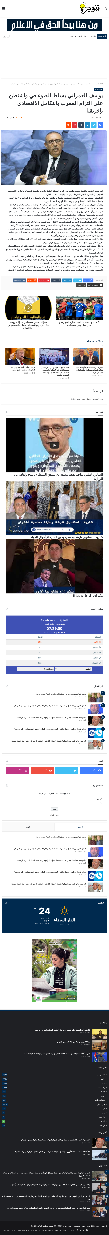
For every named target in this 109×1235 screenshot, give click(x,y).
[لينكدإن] (87, 125)
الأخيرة (80, 827)
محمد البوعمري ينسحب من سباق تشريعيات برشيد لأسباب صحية (61, 694)
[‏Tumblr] (81, 125)
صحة (103, 1113)
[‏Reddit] (68, 125)
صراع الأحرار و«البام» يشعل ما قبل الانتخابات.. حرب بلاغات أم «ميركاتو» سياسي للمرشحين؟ (50, 729)
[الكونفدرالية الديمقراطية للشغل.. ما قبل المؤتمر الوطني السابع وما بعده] (99, 1034)
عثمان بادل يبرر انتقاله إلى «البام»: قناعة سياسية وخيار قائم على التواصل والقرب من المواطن (50, 705)
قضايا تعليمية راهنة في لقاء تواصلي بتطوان (73, 1042)
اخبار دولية (80, 84)
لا (98, 803)
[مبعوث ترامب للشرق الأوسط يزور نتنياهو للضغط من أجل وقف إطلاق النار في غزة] (88, 356)
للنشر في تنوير (60, 1230)
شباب (103, 1109)
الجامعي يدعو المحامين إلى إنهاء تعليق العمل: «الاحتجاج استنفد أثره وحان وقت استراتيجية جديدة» (48, 741)
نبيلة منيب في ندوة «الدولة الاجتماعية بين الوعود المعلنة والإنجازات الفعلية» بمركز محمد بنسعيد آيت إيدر (50, 1184)
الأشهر (28, 827)
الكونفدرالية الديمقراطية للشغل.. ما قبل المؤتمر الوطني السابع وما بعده (62, 1030)
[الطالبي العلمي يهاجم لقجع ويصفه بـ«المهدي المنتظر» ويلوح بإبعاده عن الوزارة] (54, 445)
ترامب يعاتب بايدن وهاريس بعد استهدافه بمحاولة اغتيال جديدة (23, 368)
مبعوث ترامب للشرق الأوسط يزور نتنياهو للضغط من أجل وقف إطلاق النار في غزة (89, 370)
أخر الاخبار (89, 84)
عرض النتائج (54, 815)
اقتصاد (102, 1092)
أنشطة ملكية (100, 1100)
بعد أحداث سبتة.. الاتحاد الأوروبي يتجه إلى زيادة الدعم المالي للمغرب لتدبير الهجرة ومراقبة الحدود (52, 1151)
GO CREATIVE (36, 1226)
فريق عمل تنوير (23, 1230)
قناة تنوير (101, 1117)
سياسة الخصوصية (9, 1230)
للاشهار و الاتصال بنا (46, 1230)
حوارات (102, 1125)
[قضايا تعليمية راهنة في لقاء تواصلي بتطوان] (99, 1045)
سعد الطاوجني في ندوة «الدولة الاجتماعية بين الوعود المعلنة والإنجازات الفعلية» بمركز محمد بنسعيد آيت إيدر (48, 1208)
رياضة (103, 1079)
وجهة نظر (101, 1087)
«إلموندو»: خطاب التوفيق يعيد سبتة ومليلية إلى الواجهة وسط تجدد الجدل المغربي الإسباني (63, 36)
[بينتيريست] (74, 125)
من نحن (34, 1230)
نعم (98, 799)
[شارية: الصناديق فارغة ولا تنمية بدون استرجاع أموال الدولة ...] (54, 508)
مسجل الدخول (86, 399)
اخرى (103, 1096)
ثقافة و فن (101, 1075)
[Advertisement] (54, 58)
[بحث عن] (105, 9)
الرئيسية (98, 84)
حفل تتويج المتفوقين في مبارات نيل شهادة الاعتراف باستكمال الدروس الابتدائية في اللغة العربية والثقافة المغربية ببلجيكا (55, 371)
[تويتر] (94, 125)
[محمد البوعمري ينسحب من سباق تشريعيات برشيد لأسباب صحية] (95, 697)
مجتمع (103, 1083)
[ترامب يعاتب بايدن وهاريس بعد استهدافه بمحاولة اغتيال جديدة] (20, 356)
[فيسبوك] (100, 125)
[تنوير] (89, 8)
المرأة (103, 1121)
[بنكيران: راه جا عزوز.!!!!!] (54, 566)
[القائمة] (3, 9)
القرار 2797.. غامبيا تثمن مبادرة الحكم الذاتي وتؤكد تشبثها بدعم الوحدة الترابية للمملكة (56, 1053)
